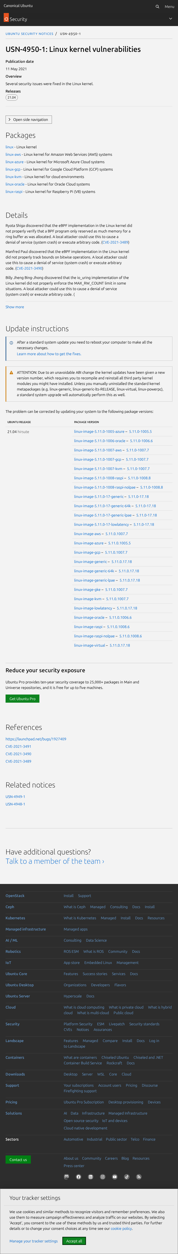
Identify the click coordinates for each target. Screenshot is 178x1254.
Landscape (15, 1041)
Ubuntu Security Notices (29, 33)
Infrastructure (93, 1113)
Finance (149, 1139)
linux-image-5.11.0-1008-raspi (98, 478)
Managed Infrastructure (127, 1113)
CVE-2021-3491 (18, 746)
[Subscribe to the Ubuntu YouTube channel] (115, 1177)
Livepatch (117, 1024)
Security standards (144, 1024)
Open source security (81, 1120)
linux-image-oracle (89, 617)
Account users (109, 1085)
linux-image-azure (89, 543)
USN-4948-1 (15, 804)
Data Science (96, 940)
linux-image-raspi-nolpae (94, 636)
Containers (15, 1057)
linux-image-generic (90, 561)
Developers (100, 985)
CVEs (68, 1029)
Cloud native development (85, 1128)
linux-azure (15, 162)
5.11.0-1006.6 (141, 441)
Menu (169, 6)
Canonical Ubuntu (18, 5)
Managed (97, 907)
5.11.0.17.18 (121, 561)
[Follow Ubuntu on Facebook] (79, 1177)
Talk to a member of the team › (55, 861)
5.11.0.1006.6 (120, 617)
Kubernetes (15, 918)
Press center (74, 1166)
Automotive (73, 1139)
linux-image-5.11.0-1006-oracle (99, 441)
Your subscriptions (79, 1085)
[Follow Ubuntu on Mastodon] (67, 1177)
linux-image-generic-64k (94, 571)
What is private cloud (126, 1007)
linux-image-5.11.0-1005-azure (99, 431)
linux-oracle (15, 184)
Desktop (70, 1074)
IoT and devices (114, 1120)
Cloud (11, 1007)
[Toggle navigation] (170, 18)
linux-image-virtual (89, 645)
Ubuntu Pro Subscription (84, 1102)
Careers (111, 1158)
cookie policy (121, 1228)
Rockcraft (114, 1063)
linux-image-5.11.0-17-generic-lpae (103, 515)
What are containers (80, 1057)
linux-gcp (13, 169)
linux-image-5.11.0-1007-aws (98, 450)
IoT (8, 962)
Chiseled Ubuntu (115, 1057)
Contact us (18, 1160)
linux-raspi (14, 191)
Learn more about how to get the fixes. (49, 354)
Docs (136, 907)
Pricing (131, 1085)
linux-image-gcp (87, 552)
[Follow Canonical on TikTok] (127, 1177)
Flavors (120, 985)
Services (118, 974)
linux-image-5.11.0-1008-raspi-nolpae (105, 487)
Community (117, 951)
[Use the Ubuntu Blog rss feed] (139, 1177)
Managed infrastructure (26, 929)
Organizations (75, 985)
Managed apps (76, 929)
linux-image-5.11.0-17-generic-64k (102, 506)
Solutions (14, 1113)
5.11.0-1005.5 (140, 431)
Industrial (94, 1139)
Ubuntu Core (16, 974)
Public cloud (123, 1013)
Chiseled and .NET (148, 1057)
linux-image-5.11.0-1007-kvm (98, 469)
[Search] (157, 6)
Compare (110, 1041)
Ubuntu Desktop (20, 985)
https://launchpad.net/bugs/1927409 (36, 739)
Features (71, 974)
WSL (101, 1074)
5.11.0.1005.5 (119, 543)
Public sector (116, 1139)
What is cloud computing (84, 1007)
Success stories (95, 974)
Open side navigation (30, 119)
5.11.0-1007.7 (137, 450)
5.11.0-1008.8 (139, 478)
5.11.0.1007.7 (116, 534)
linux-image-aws (87, 534)
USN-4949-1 (15, 796)
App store (72, 962)
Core (113, 1074)
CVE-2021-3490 (29, 268)
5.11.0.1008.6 (118, 627)
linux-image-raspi (88, 627)
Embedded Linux (98, 962)
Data (74, 1113)
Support (84, 895)
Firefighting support (80, 1091)
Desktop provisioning (125, 1102)
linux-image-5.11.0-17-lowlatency (101, 524)
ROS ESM (71, 951)
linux (9, 147)
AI (65, 1113)
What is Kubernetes (80, 918)
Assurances (103, 1029)
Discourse (150, 1085)
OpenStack (15, 895)
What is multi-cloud (93, 1013)
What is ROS (93, 951)
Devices (154, 1102)
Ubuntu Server (18, 996)
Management (128, 962)
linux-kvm (14, 177)
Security (12, 1024)
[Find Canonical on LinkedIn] (91, 1177)
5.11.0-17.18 (138, 496)
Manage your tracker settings (34, 1241)
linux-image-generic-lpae (94, 580)
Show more (15, 307)
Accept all (74, 1241)
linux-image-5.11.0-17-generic (99, 496)
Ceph (10, 907)
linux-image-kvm (88, 599)
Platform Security (78, 1024)
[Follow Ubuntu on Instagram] (103, 1177)
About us (71, 1158)
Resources (156, 918)
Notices (83, 1029)
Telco (135, 1139)
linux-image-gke (87, 589)
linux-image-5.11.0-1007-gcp (97, 459)
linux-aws (13, 154)
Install (68, 895)
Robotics (13, 951)
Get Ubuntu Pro (22, 699)
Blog (125, 1158)
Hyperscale (73, 996)
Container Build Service (83, 1063)
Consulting (119, 907)
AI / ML (12, 940)
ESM (100, 1024)
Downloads (15, 1074)
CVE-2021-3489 (115, 242)
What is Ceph (75, 907)
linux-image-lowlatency (93, 608)
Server (87, 1074)
